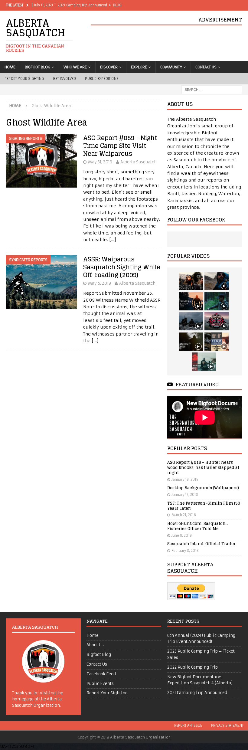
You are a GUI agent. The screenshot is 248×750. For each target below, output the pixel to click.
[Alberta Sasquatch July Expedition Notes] (216, 301)
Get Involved (64, 79)
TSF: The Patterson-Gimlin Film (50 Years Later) (203, 506)
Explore (139, 67)
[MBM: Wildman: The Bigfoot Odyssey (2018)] (216, 341)
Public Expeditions (102, 79)
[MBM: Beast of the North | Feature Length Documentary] (216, 281)
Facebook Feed (101, 673)
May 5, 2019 (99, 283)
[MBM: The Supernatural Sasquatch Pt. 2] (191, 301)
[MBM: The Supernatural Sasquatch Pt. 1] (191, 341)
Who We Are (75, 67)
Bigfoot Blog (37, 67)
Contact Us (206, 67)
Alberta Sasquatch (138, 162)
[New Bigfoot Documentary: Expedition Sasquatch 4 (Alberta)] (191, 281)
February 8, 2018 (185, 551)
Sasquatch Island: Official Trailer (201, 543)
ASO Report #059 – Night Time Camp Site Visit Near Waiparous (120, 146)
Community (171, 67)
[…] (112, 239)
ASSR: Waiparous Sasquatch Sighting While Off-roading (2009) (121, 267)
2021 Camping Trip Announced (197, 692)
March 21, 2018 (183, 515)
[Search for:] (211, 89)
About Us (95, 644)
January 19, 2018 (184, 479)
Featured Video (197, 384)
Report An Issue (188, 725)
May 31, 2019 (100, 162)
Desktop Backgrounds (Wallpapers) (203, 487)
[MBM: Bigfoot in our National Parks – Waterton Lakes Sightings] (204, 361)
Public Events (100, 683)
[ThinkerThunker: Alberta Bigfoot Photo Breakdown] (216, 321)
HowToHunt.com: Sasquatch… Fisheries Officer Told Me (197, 526)
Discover (109, 67)
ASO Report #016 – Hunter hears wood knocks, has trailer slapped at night (203, 467)
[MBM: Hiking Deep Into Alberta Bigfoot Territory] (191, 321)
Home (10, 67)
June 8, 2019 (181, 535)
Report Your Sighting (24, 79)
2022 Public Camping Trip (192, 667)
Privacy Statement (227, 725)
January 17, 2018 (184, 495)
